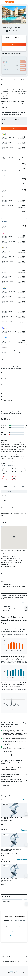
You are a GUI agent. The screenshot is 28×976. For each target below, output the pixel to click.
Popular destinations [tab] (20, 920)
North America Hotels (18, 968)
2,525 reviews (15, 31)
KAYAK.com (6, 968)
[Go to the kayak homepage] (9, 2)
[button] (2, 2)
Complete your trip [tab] (7, 920)
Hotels (11, 968)
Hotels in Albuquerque (9, 935)
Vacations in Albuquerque (9, 933)
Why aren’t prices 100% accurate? (10, 961)
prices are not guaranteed (7, 952)
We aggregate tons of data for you (10, 959)
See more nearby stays (22, 799)
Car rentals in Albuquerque (10, 931)
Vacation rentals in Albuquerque (11, 937)
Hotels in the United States (8, 970)
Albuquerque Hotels (13, 971)
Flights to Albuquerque (9, 929)
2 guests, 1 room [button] (7, 41)
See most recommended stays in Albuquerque (21, 860)
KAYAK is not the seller (7, 956)
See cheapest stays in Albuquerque (22, 829)
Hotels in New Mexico (19, 970)
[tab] (5, 486)
